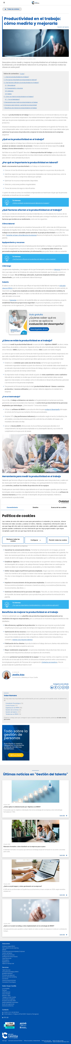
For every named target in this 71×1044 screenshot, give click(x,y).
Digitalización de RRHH (12, 708)
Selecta (4, 949)
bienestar (13, 300)
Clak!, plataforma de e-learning (10, 948)
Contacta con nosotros (49, 662)
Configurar (34, 540)
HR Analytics (5, 960)
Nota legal (4, 1040)
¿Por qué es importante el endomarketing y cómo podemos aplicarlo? (35, 605)
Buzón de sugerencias (8, 1004)
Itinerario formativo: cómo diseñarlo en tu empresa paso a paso (24, 846)
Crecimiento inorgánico (8, 999)
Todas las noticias (13, 9)
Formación (5, 978)
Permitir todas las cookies (58, 540)
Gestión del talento (63, 27)
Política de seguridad (46, 1040)
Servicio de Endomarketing (9, 977)
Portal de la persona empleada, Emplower (13, 951)
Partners (4, 990)
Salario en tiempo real (8, 963)
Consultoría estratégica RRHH (10, 971)
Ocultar (22, 74)
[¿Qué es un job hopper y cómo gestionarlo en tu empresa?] (35, 871)
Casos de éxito (6, 993)
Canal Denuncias (6, 958)
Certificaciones (6, 992)
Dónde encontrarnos (8, 1006)
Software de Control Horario (10, 956)
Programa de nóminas (8, 955)
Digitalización (5, 961)
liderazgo (57, 269)
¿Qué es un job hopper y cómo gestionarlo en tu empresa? (22, 886)
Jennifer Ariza (18, 675)
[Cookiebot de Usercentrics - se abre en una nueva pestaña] (61, 501)
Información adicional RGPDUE (15, 1040)
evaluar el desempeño (52, 409)
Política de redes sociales (57, 1040)
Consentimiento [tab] (12, 507)
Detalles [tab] (35, 507)
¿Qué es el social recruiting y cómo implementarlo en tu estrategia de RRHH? (28, 926)
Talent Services (6, 970)
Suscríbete (17, 755)
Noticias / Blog (6, 995)
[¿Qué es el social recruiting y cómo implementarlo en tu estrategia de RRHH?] (35, 910)
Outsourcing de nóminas (9, 980)
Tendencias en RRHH (12, 714)
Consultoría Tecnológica (13, 703)
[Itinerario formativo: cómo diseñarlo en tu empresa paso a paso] (35, 831)
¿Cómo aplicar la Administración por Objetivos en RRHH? (22, 807)
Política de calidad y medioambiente (32, 1040)
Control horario (10, 705)
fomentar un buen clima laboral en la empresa (21, 235)
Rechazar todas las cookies (13, 540)
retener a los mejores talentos (22, 640)
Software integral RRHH (8, 946)
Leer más (62, 815)
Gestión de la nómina (12, 710)
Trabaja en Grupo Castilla (9, 997)
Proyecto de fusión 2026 (9, 1000)
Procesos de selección (8, 975)
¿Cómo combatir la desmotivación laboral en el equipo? (30, 203)
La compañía (5, 988)
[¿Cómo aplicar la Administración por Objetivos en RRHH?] (35, 791)
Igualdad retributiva (7, 973)
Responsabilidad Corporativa (10, 1002)
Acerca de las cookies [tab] (58, 507)
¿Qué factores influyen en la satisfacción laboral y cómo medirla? (34, 259)
